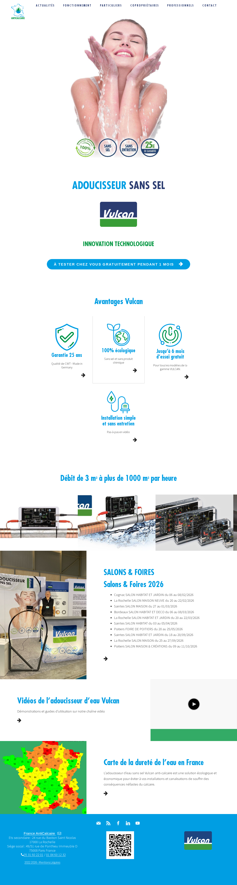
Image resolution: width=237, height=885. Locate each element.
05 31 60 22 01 (33, 855)
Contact (209, 5)
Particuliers (111, 5)
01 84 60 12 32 (56, 855)
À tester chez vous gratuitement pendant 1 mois (114, 264)
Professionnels (180, 5)
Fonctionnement (77, 5)
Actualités (45, 5)
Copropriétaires (144, 5)
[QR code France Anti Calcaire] (120, 858)
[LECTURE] (194, 704)
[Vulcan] (198, 848)
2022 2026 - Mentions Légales (42, 862)
